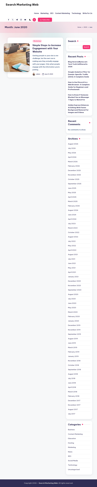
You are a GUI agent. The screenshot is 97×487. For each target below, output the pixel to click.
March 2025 (72, 201)
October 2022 (73, 232)
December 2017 (74, 401)
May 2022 (72, 246)
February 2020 (74, 316)
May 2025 (72, 192)
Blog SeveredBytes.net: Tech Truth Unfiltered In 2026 (78, 64)
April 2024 (72, 219)
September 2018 (74, 370)
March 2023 (72, 228)
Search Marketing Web (22, 4)
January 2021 (73, 277)
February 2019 (73, 352)
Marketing (37, 41)
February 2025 (74, 206)
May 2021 (72, 268)
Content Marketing (75, 434)
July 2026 (72, 148)
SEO (69, 456)
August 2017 (73, 409)
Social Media (73, 461)
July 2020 (72, 299)
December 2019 (74, 325)
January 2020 (73, 321)
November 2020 (74, 285)
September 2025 (74, 184)
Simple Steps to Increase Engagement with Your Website (46, 48)
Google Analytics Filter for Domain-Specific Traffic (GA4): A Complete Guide (79, 74)
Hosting (71, 443)
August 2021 (73, 254)
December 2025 (74, 170)
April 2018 (72, 387)
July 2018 (71, 378)
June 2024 (72, 215)
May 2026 (72, 153)
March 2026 (72, 162)
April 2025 (72, 197)
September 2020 (74, 290)
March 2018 (72, 392)
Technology (72, 465)
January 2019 (73, 356)
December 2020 (74, 281)
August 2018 (73, 374)
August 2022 (73, 237)
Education (72, 438)
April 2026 (72, 157)
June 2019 (72, 343)
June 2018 (72, 383)
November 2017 (74, 405)
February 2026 (74, 166)
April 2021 (72, 272)
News (70, 452)
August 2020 (73, 294)
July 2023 (72, 224)
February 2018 (73, 396)
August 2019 (73, 339)
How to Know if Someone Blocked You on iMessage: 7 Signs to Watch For (78, 97)
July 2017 (71, 414)
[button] (45, 20)
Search (72, 41)
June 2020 (72, 303)
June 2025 (72, 188)
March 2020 (73, 312)
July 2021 (71, 259)
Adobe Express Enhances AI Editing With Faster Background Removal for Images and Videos (78, 108)
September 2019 (74, 334)
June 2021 (72, 263)
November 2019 (74, 330)
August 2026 (73, 144)
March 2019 (72, 347)
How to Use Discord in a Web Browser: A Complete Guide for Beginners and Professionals (79, 86)
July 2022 (72, 241)
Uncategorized (74, 469)
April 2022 (72, 250)
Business (71, 430)
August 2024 (73, 210)
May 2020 (72, 308)
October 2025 (73, 179)
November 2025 (74, 175)
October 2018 (73, 365)
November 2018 (74, 361)
